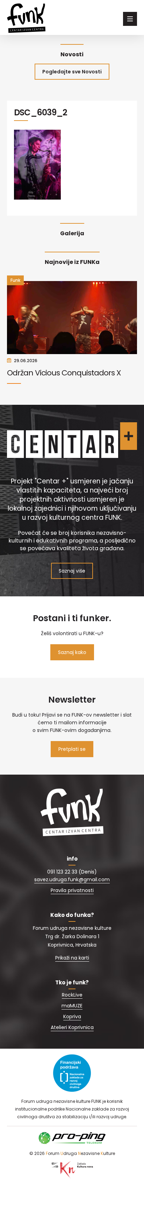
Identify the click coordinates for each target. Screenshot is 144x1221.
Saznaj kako (72, 652)
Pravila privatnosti (72, 890)
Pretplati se (72, 749)
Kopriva (72, 1016)
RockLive (72, 994)
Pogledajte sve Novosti (72, 71)
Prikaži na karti (72, 957)
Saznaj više (72, 570)
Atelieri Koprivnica (72, 1027)
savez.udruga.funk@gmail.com (72, 879)
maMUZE (72, 1005)
